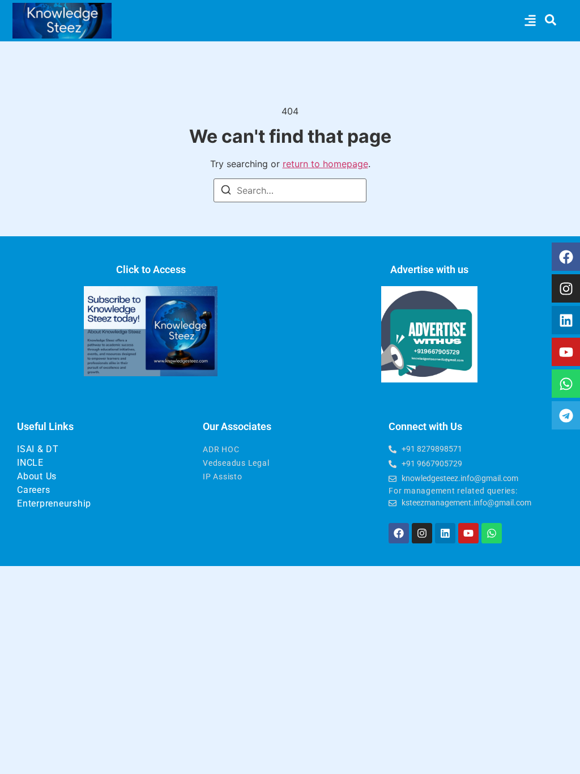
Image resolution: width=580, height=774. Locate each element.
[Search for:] (290, 190)
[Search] (226, 191)
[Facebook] (566, 257)
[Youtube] (566, 352)
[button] (530, 20)
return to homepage (325, 163)
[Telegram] (566, 415)
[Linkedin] (566, 320)
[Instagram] (566, 288)
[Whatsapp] (566, 383)
